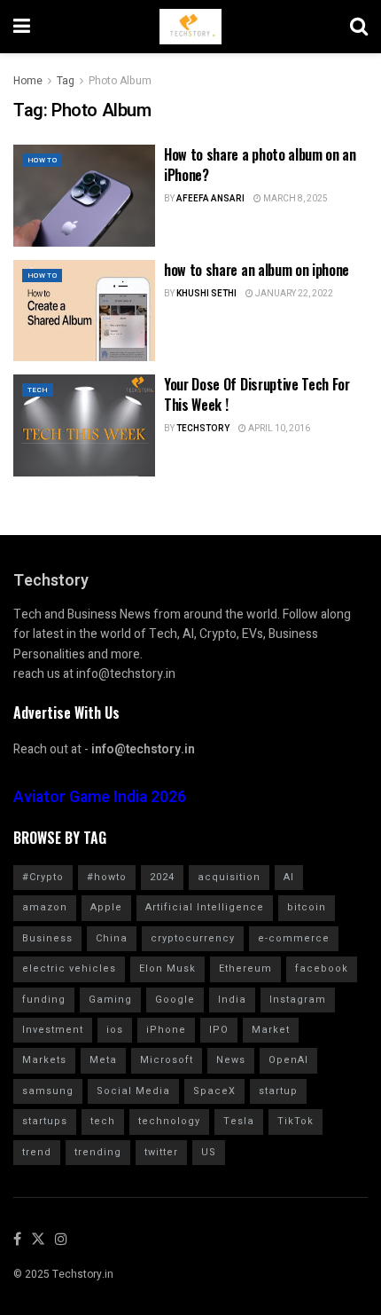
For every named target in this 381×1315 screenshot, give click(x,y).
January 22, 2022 (293, 293)
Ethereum (245, 968)
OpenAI (288, 1059)
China (112, 938)
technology (169, 1121)
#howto (107, 877)
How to (42, 160)
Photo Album (120, 81)
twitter (161, 1152)
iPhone (166, 1029)
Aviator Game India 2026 (99, 797)
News (230, 1059)
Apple (106, 907)
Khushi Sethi (206, 293)
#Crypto (43, 877)
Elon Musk (167, 968)
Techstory (202, 428)
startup (278, 1090)
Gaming (110, 999)
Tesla (238, 1121)
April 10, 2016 (278, 428)
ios (114, 1029)
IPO (219, 1029)
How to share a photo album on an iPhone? (260, 164)
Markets (44, 1059)
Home (28, 81)
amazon (44, 907)
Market (271, 1029)
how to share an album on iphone (256, 269)
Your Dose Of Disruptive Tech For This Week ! (257, 394)
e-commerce (294, 938)
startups (44, 1121)
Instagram (297, 999)
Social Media (133, 1090)
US (208, 1152)
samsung (48, 1090)
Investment (52, 1029)
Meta (103, 1059)
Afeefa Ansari (210, 199)
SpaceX (214, 1090)
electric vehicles (69, 968)
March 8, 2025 (294, 199)
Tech (37, 390)
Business (47, 938)
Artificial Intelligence (204, 907)
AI (289, 877)
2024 (162, 877)
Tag (65, 81)
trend (36, 1152)
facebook (321, 968)
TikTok (295, 1121)
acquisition (229, 877)
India (232, 999)
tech (102, 1121)
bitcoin (306, 907)
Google (175, 999)
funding (44, 999)
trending (97, 1152)
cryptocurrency (193, 938)
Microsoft (166, 1059)
